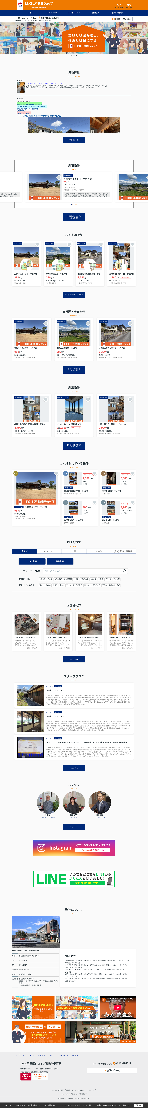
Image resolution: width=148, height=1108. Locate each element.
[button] (71, 204)
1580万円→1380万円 (24, 113)
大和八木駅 (84, 579)
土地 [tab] (74, 551)
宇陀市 (68, 585)
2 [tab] (74, 55)
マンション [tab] (49, 551)
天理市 (104, 585)
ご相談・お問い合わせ (123, 19)
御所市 (48, 585)
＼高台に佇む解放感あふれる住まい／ (29, 104)
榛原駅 (76, 579)
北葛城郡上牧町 (114, 585)
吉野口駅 (42, 579)
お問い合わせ (117, 13)
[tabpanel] (74, 38)
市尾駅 (101, 579)
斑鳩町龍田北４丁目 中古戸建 (28, 109)
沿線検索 (60, 561)
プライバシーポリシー (79, 1090)
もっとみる (74, 659)
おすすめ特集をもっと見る (74, 294)
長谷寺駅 (108, 579)
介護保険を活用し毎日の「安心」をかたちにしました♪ (44, 83)
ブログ (52, 1055)
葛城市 (62, 585)
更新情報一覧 (74, 140)
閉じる (138, 1105)
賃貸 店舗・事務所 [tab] (123, 551)
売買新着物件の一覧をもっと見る (74, 217)
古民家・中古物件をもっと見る (74, 369)
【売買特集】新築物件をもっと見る (74, 445)
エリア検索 (32, 561)
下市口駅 (117, 579)
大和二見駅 (58, 579)
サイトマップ (91, 1090)
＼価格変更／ (21, 111)
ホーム (54, 1090)
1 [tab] (71, 55)
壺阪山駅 (93, 579)
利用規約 (68, 1090)
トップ (30, 13)
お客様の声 (41, 1055)
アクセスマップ (74, 13)
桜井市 (86, 585)
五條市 (41, 585)
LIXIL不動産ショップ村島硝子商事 (40, 1063)
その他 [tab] (98, 551)
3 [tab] (76, 55)
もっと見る (74, 768)
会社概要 (95, 13)
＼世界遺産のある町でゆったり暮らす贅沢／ (32, 106)
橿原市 (55, 585)
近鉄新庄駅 (68, 579)
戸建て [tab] (24, 551)
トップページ (19, 1055)
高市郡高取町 (77, 585)
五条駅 (50, 579)
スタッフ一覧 (52, 13)
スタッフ (31, 1055)
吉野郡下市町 (95, 585)
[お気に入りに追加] (58, 177)
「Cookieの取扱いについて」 (110, 1105)
